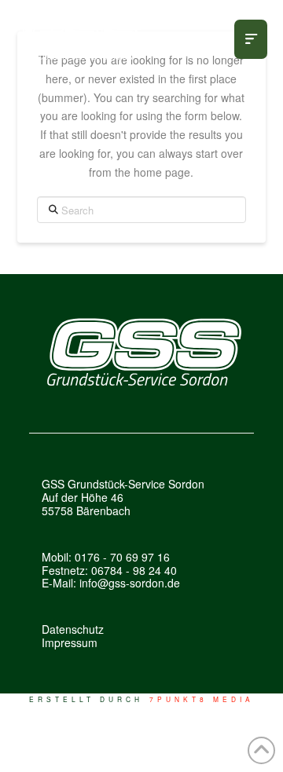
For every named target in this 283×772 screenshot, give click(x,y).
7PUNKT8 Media (202, 699)
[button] (250, 39)
